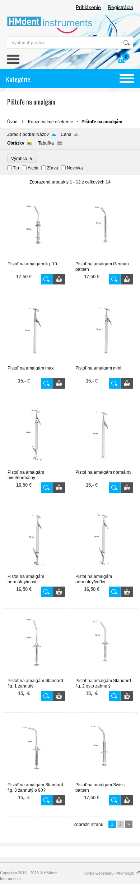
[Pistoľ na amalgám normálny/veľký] (104, 570)
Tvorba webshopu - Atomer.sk (108, 873)
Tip (16, 168)
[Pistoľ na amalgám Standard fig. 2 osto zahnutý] (104, 674)
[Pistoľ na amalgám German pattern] (104, 258)
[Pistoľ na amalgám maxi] (36, 362)
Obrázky (15, 143)
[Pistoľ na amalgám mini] (104, 362)
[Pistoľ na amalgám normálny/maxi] (36, 570)
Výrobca (22, 158)
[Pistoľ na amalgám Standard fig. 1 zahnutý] (36, 674)
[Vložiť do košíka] (59, 279)
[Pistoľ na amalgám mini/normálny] (36, 466)
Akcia (33, 168)
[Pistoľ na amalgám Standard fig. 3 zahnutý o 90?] (36, 779)
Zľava (52, 168)
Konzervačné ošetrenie (50, 121)
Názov (42, 134)
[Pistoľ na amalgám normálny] (104, 466)
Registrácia (120, 7)
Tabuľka (46, 143)
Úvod (12, 121)
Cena (66, 134)
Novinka (75, 168)
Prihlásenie (88, 7)
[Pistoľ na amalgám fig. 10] (36, 258)
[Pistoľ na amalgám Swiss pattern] (104, 779)
